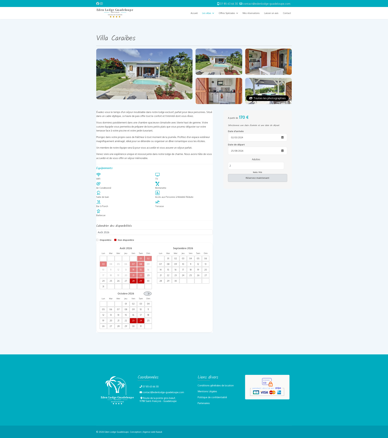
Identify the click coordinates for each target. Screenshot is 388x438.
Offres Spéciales (227, 13)
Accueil (194, 13)
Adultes (256, 159)
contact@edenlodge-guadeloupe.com (266, 3)
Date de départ (236, 144)
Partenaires (204, 403)
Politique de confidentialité (212, 397)
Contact (287, 13)
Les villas (206, 13)
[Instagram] (101, 3)
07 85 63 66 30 (229, 3)
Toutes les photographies (269, 98)
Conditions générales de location (216, 385)
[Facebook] (97, 3)
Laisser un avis (271, 13)
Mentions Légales (207, 391)
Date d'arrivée (236, 131)
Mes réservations (251, 13)
